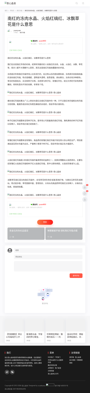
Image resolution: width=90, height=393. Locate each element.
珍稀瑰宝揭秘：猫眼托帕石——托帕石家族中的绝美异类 (55, 336)
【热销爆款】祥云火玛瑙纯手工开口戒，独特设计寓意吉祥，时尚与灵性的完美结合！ (14, 336)
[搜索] (76, 3)
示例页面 (51, 371)
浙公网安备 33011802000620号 (15, 389)
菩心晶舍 (78, 357)
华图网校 (80, 360)
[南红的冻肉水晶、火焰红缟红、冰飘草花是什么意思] (34, 94)
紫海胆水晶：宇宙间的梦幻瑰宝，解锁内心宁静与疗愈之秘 (34, 336)
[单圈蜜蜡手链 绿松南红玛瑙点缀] (63, 234)
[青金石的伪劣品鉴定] (26, 234)
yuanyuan (17, 30)
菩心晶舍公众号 (53, 374)
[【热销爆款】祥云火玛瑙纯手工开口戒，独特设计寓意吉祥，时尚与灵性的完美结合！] (14, 325)
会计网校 (72, 360)
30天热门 (51, 357)
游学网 (71, 357)
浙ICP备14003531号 (61, 386)
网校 (70, 363)
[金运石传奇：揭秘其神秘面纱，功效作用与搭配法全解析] (75, 325)
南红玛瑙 (22, 32)
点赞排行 (51, 368)
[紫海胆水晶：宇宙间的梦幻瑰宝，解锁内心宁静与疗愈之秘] (34, 325)
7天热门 (57, 357)
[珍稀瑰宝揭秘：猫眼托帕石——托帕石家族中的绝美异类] (55, 325)
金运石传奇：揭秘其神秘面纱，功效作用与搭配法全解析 (75, 336)
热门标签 (58, 368)
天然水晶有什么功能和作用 (55, 361)
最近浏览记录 (52, 365)
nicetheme (41, 386)
